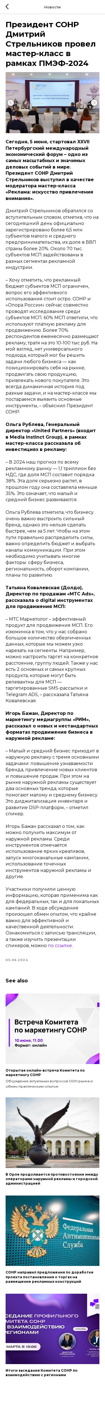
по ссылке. (60, 945)
